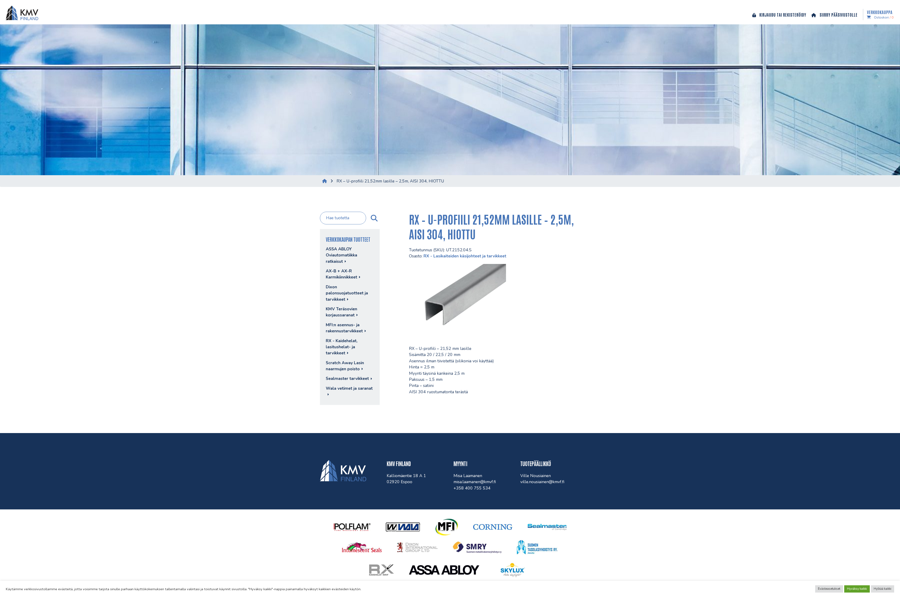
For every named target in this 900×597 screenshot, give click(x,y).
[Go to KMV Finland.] (324, 181)
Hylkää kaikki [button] (882, 589)
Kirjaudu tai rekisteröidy (782, 14)
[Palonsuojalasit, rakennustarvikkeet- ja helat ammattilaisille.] (21, 12)
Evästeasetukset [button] (829, 589)
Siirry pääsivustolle (838, 14)
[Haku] (374, 218)
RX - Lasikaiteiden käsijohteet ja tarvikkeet (465, 256)
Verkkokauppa (880, 14)
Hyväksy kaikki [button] (857, 589)
